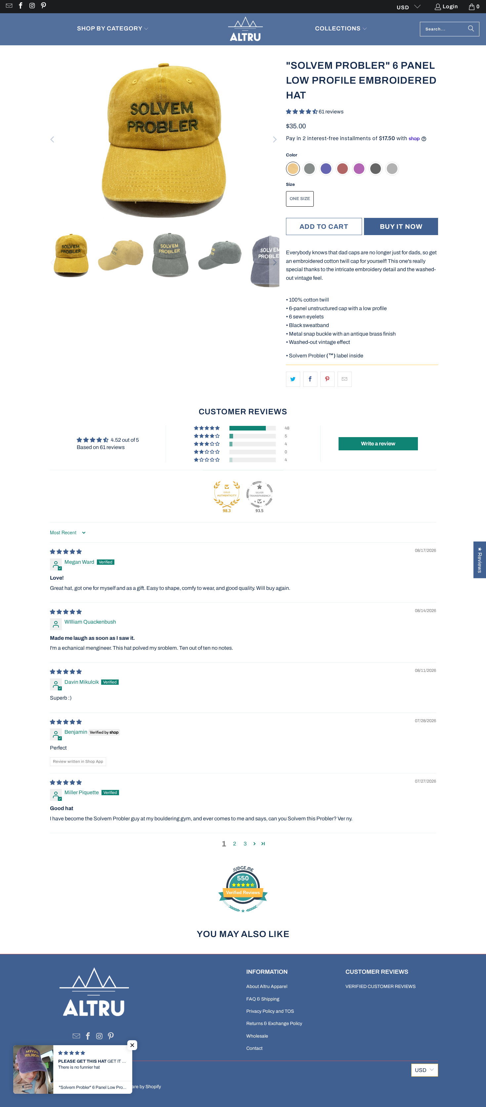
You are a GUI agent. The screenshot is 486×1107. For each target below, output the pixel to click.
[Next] (274, 139)
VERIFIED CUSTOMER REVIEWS (380, 986)
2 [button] (234, 843)
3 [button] (245, 843)
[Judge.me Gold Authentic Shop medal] (227, 494)
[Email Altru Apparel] (8, 6)
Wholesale (257, 1036)
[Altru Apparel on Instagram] (31, 6)
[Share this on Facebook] (310, 379)
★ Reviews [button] (480, 560)
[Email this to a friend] (345, 379)
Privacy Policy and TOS (270, 1011)
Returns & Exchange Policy (274, 1023)
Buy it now (401, 226)
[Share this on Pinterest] (327, 379)
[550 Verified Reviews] (243, 916)
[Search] (471, 29)
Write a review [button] (378, 443)
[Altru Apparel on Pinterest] (43, 6)
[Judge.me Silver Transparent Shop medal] (259, 494)
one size (300, 198)
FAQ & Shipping (262, 999)
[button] (113, 29)
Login (450, 6)
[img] (66, 551)
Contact (254, 1048)
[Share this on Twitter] (293, 379)
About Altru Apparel (266, 986)
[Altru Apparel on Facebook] (20, 6)
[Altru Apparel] (245, 29)
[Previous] (53, 139)
